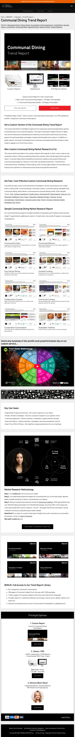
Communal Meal (21, 27)
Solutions (41, 11)
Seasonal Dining (33, 27)
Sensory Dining (45, 27)
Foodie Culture (34, 194)
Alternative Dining (13, 25)
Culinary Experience (21, 194)
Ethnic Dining (25, 25)
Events (50, 11)
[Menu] (71, 6)
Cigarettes (33, 197)
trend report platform (46, 502)
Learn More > (66, 717)
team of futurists (26, 516)
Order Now (55, 108)
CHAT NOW (37, 644)
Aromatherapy (9, 200)
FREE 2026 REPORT (20, 108)
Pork (11, 194)
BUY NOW (37, 676)
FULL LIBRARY (6, 17)
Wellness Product (43, 197)
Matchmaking (55, 194)
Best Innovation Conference (55, 728)
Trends (11, 733)
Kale (38, 200)
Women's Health (59, 200)
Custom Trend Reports (37, 730)
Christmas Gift (45, 194)
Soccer (59, 197)
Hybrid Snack (20, 200)
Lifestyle (17, 17)
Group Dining (35, 25)
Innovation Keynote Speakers (34, 728)
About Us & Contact (15, 728)
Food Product (28, 17)
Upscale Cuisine (30, 200)
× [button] (72, 1)
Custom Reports (56, 27)
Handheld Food (9, 202)
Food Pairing (58, 25)
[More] (18, 202)
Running (53, 197)
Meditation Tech (18, 197)
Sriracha (50, 200)
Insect (26, 197)
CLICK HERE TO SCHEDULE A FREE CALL (37, 527)
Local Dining (10, 27)
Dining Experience (46, 25)
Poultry (43, 200)
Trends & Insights (28, 11)
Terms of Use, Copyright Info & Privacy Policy (50, 733)
